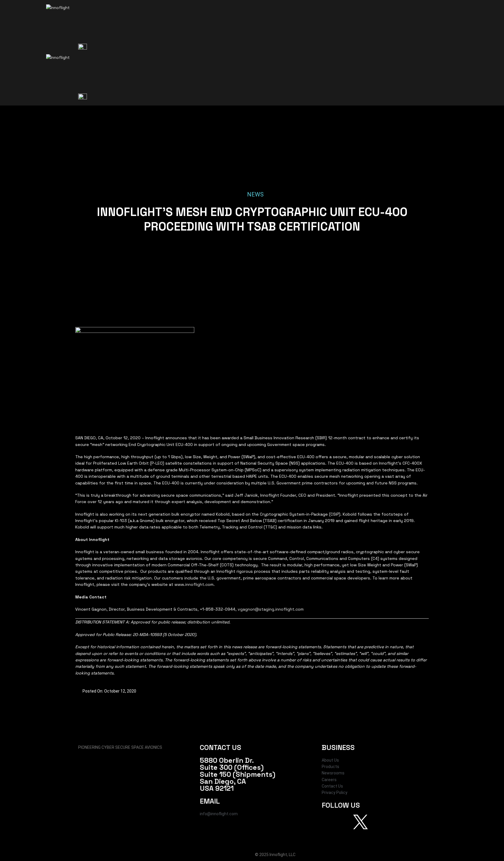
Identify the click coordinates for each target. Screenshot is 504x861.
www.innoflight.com (194, 584)
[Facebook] (329, 822)
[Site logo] (93, 23)
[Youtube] (376, 822)
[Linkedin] (392, 822)
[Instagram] (344, 822)
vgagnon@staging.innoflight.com (271, 609)
